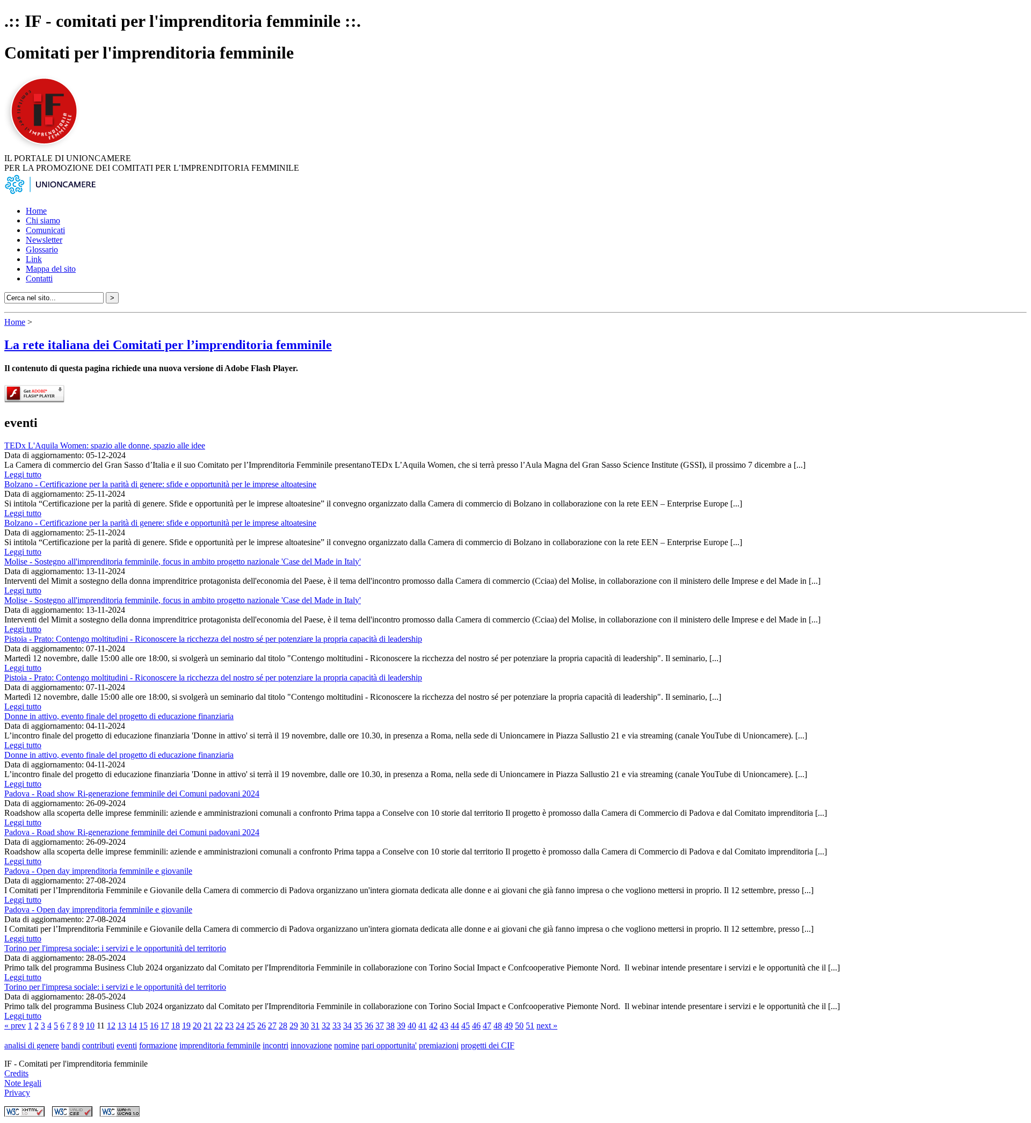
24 (240, 1025)
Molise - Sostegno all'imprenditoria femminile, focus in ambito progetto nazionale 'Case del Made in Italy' (182, 561)
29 (293, 1025)
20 (197, 1025)
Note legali (22, 1083)
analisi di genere (31, 1045)
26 (261, 1025)
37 (379, 1025)
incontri (275, 1045)
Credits (16, 1073)
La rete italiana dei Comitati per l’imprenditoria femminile (168, 345)
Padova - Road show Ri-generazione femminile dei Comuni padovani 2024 (131, 793)
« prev (15, 1025)
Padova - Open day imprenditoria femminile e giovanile (98, 870)
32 (326, 1025)
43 (444, 1025)
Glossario (42, 249)
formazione (158, 1045)
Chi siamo (43, 220)
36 (369, 1025)
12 (111, 1025)
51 (530, 1025)
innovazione (311, 1045)
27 (272, 1025)
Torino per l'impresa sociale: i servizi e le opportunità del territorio (115, 948)
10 (90, 1025)
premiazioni (439, 1045)
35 (358, 1025)
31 (315, 1025)
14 (132, 1025)
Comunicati (45, 230)
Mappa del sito (51, 268)
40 (412, 1025)
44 (455, 1025)
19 (186, 1025)
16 (154, 1025)
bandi (70, 1045)
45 (465, 1025)
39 (401, 1025)
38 (390, 1025)
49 (508, 1025)
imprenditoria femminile (219, 1045)
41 (422, 1025)
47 (487, 1025)
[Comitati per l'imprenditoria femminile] (45, 148)
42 (433, 1025)
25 (250, 1025)
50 (519, 1025)
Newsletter (44, 239)
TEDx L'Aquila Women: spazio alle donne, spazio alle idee (104, 445)
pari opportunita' (389, 1045)
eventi (127, 1045)
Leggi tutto (22, 474)
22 (218, 1025)
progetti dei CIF (487, 1045)
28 (283, 1025)
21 (208, 1025)
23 (229, 1025)
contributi (98, 1045)
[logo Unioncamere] (50, 192)
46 (476, 1025)
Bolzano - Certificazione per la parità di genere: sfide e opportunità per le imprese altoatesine (160, 484)
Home (36, 210)
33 (336, 1025)
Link (34, 259)
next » (546, 1025)
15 (143, 1025)
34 (347, 1025)
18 (175, 1025)
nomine (346, 1045)
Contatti (39, 278)
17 (165, 1025)
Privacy (17, 1092)
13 (122, 1025)
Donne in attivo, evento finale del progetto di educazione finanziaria (119, 716)
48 (497, 1025)
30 (304, 1025)
